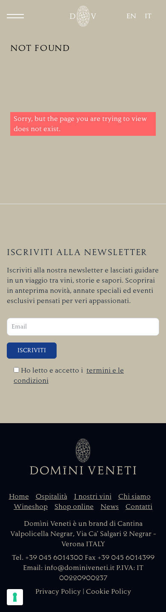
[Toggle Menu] (15, 16)
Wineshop (31, 507)
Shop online (74, 507)
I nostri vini (93, 496)
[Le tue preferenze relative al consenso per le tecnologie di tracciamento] (15, 597)
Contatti (139, 507)
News (109, 507)
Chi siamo (134, 496)
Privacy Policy (58, 591)
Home (19, 496)
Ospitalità (51, 496)
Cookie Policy (108, 591)
